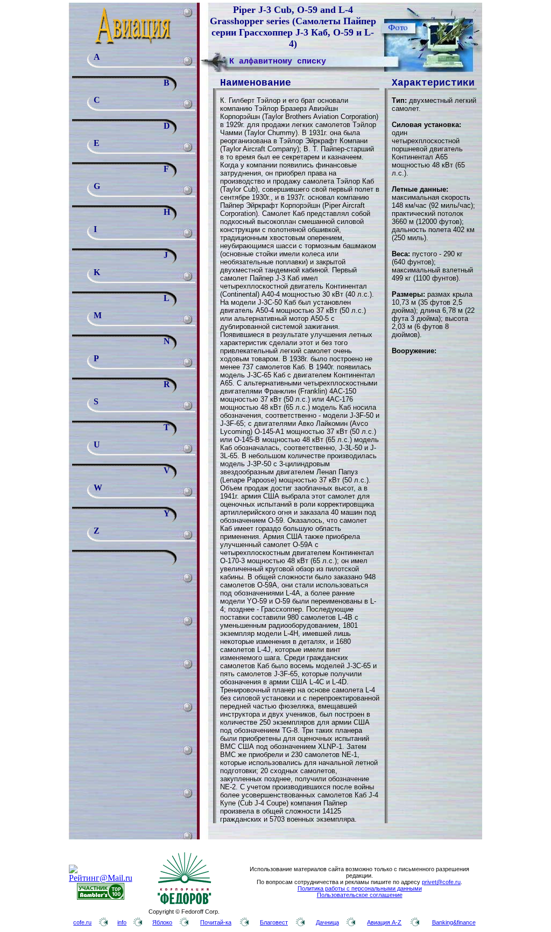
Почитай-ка (215, 922)
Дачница (327, 922)
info (121, 922)
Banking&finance (454, 922)
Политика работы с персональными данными (360, 888)
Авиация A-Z (384, 922)
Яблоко (162, 922)
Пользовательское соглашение (359, 895)
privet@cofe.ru (441, 882)
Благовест (274, 922)
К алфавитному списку (277, 61)
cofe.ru (82, 922)
